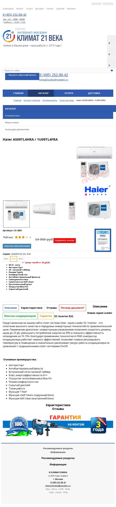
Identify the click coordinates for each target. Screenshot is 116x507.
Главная (18, 93)
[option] (94, 174)
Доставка (39, 8)
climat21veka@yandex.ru (53, 79)
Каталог (20, 8)
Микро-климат (12, 122)
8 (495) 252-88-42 (53, 75)
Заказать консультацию (17, 246)
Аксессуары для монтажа (17, 129)
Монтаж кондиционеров (20, 316)
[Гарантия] (58, 435)
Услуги (29, 8)
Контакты (71, 8)
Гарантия (60, 8)
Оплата (50, 8)
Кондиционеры (12, 115)
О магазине (8, 8)
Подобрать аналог (64, 241)
